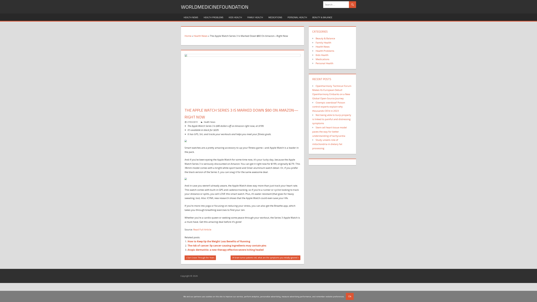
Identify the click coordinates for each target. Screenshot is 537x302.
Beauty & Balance (322, 17)
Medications (275, 17)
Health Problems (213, 17)
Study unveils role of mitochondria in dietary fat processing (327, 144)
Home (188, 35)
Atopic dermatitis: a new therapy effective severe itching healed (226, 249)
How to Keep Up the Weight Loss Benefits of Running (219, 241)
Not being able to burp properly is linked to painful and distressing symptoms (331, 119)
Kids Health (235, 17)
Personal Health (297, 17)
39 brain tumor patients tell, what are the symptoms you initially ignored (264, 258)
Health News (191, 17)
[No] (533, 296)
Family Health (255, 17)
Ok (349, 296)
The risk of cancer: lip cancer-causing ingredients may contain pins (227, 245)
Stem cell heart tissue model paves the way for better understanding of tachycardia (329, 131)
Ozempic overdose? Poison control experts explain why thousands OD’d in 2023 (328, 107)
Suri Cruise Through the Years (200, 258)
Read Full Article (202, 229)
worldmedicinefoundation (214, 7)
